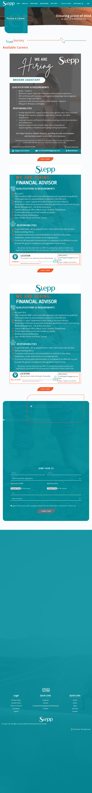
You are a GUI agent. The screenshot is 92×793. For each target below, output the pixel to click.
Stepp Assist (77, 3)
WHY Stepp (54, 3)
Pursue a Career (66, 3)
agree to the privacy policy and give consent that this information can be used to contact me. (44, 506)
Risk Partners (44, 3)
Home (18, 3)
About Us (25, 3)
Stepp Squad (34, 3)
